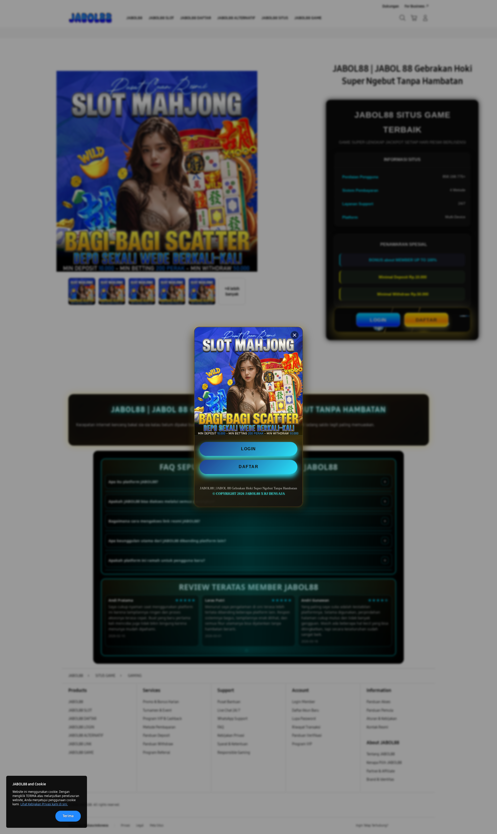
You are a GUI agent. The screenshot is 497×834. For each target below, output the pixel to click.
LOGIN (248, 449)
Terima (68, 816)
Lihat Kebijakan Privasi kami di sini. (44, 804)
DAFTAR (248, 467)
